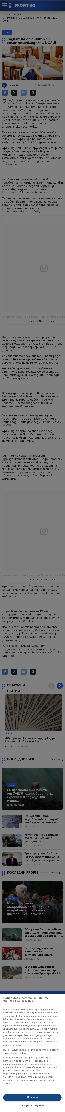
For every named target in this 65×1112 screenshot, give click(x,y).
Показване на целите (32, 1106)
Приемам (32, 1097)
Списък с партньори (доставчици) (23, 1087)
